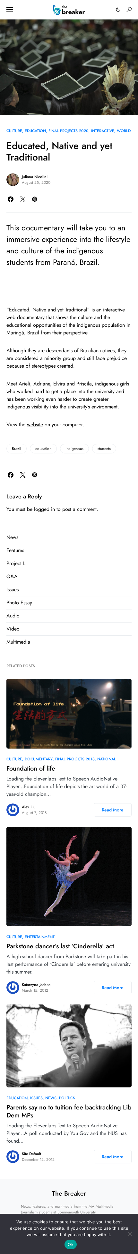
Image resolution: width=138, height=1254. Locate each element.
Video (13, 628)
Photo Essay (19, 602)
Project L (15, 563)
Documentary (39, 759)
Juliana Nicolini (34, 177)
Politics (67, 1098)
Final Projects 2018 (75, 759)
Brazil (16, 449)
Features (15, 550)
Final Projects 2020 (68, 131)
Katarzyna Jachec (36, 985)
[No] (130, 1234)
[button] (9, 9)
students (104, 449)
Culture (14, 131)
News (12, 537)
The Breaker (69, 1193)
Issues (12, 589)
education (43, 449)
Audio (13, 615)
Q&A (12, 576)
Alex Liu (29, 807)
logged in (44, 509)
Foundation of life (30, 769)
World (124, 131)
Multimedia (18, 642)
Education (35, 131)
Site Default (31, 1154)
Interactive (102, 131)
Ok (70, 1244)
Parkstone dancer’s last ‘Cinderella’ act (60, 946)
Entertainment (40, 937)
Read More (113, 810)
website (35, 424)
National (106, 759)
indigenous (74, 449)
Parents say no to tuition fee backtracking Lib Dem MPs (69, 1111)
